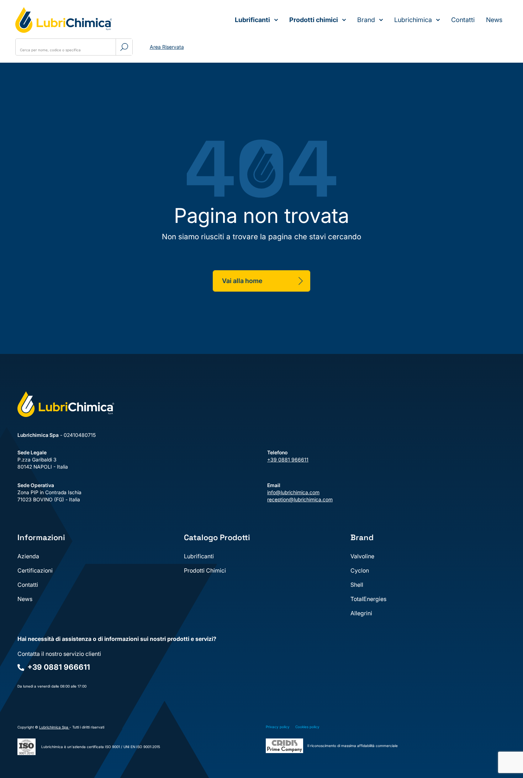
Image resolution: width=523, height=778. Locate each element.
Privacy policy (278, 727)
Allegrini (361, 613)
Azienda (28, 556)
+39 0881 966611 (287, 459)
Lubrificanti (252, 20)
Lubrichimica (413, 20)
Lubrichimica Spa (54, 727)
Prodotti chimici (313, 20)
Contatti (463, 20)
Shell (356, 584)
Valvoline (362, 556)
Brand (366, 20)
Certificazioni (35, 570)
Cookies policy (307, 727)
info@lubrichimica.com (293, 492)
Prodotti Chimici (205, 570)
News (494, 20)
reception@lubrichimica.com (300, 499)
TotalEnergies (368, 598)
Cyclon (359, 570)
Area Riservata (167, 47)
